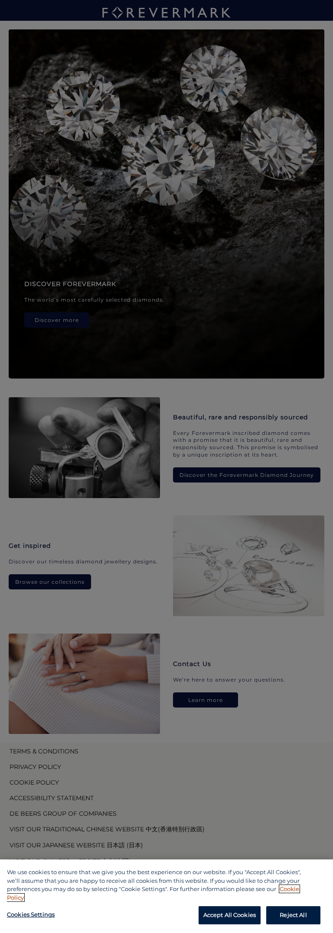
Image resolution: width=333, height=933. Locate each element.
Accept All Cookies (229, 914)
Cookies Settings (31, 914)
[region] (166, 896)
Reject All (293, 914)
